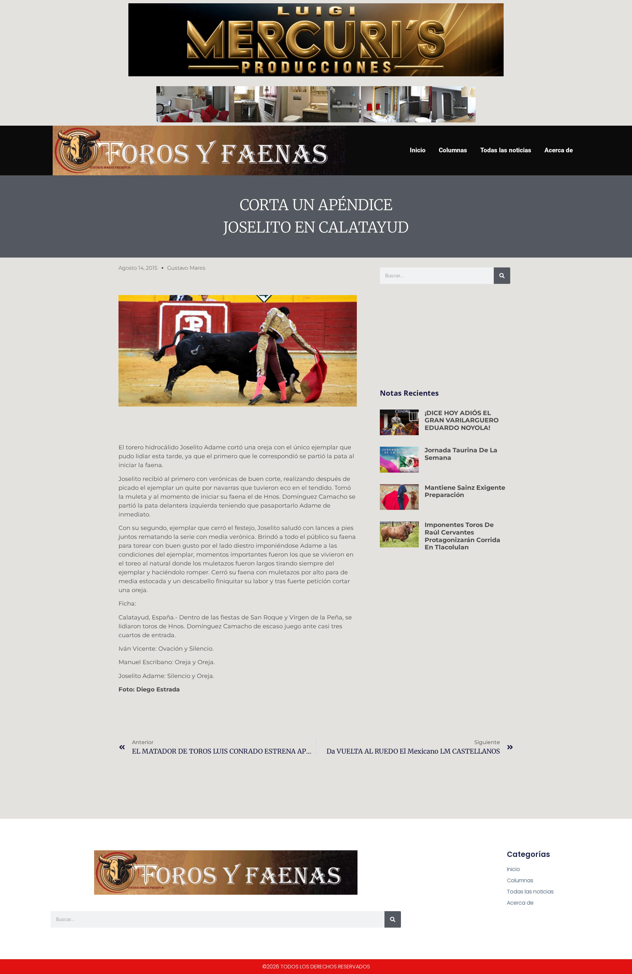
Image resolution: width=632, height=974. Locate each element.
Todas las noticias (505, 150)
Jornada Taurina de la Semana (461, 454)
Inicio (418, 150)
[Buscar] (502, 275)
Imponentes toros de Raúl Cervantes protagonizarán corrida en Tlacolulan (462, 536)
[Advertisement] (445, 336)
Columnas (453, 150)
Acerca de (558, 150)
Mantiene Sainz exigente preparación (465, 491)
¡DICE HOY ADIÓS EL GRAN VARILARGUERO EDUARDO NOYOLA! (462, 420)
